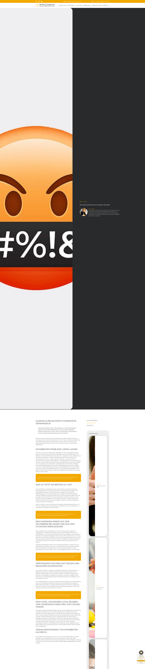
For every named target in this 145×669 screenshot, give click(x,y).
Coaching (79, 5)
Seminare (71, 5)
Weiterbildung (91, 423)
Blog (100, 5)
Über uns (95, 5)
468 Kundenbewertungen (141, 660)
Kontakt (105, 5)
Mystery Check (63, 5)
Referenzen (86, 5)
